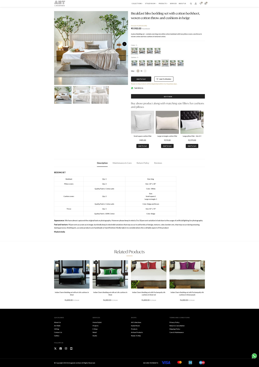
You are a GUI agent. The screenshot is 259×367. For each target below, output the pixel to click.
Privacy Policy (174, 322)
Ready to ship (136, 336)
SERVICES (173, 3)
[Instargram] (66, 348)
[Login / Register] (196, 3)
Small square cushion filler (143, 136)
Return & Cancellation (177, 326)
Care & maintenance (176, 332)
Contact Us (58, 332)
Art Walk (57, 326)
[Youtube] (71, 348)
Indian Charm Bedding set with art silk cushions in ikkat (72, 293)
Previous (58, 44)
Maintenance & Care (122, 163)
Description (102, 163)
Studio (95, 336)
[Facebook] (61, 348)
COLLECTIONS (137, 3)
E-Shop (95, 329)
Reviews (158, 163)
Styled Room (135, 326)
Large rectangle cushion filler (167, 136)
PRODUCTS (163, 3)
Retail (95, 332)
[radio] (134, 50)
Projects (95, 326)
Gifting (56, 329)
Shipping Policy (174, 329)
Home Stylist (97, 322)
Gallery (56, 336)
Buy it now (168, 96)
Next (124, 44)
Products (134, 329)
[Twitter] (55, 348)
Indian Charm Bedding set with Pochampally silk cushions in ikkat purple (187, 293)
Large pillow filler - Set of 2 (192, 136)
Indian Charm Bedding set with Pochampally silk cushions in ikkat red (148, 293)
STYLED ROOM (150, 3)
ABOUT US (182, 3)
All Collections (136, 322)
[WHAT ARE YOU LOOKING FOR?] (191, 3)
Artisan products (137, 332)
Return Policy (143, 163)
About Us (57, 322)
